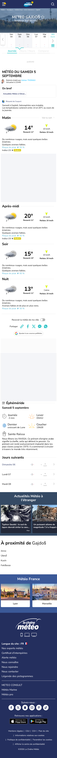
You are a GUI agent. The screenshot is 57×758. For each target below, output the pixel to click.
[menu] (4, 4)
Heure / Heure (27, 51)
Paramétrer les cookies (42, 740)
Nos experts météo (12, 648)
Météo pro (7, 694)
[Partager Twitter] (34, 326)
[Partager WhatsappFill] (45, 326)
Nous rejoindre (10, 667)
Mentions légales (15, 731)
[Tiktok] (46, 707)
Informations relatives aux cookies (29, 735)
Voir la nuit (47, 117)
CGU (27, 731)
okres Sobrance (29, 10)
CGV (34, 731)
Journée (12, 51)
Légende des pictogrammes (17, 676)
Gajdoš (38, 10)
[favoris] (42, 17)
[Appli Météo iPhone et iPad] (19, 721)
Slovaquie (10, 10)
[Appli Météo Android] (38, 721)
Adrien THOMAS (28, 80)
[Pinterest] (39, 707)
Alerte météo (9, 657)
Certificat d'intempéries (14, 653)
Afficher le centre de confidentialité (30, 744)
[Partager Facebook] (28, 326)
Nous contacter (10, 671)
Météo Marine (9, 689)
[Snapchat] (25, 707)
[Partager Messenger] (40, 326)
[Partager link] (22, 326)
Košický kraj (18, 10)
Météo (3, 10)
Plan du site (43, 731)
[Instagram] (32, 707)
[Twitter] (18, 707)
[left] (3, 39)
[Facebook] (11, 707)
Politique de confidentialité (18, 739)
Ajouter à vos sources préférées (30, 333)
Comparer (43, 51)
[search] (52, 4)
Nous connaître (10, 662)
